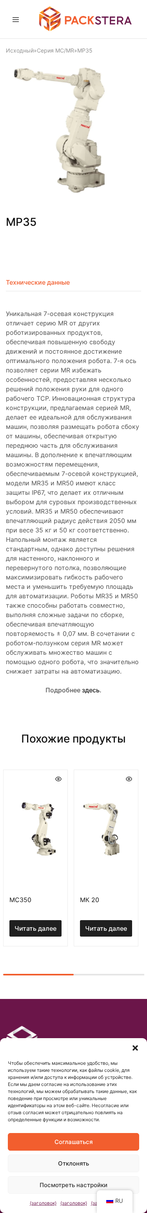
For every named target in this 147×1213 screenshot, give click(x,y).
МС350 (20, 900)
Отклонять (73, 1163)
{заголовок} (43, 1203)
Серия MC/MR (55, 50)
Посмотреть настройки (73, 1185)
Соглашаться (73, 1142)
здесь (91, 690)
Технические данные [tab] (38, 282)
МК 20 (89, 900)
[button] (135, 1048)
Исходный (20, 50)
